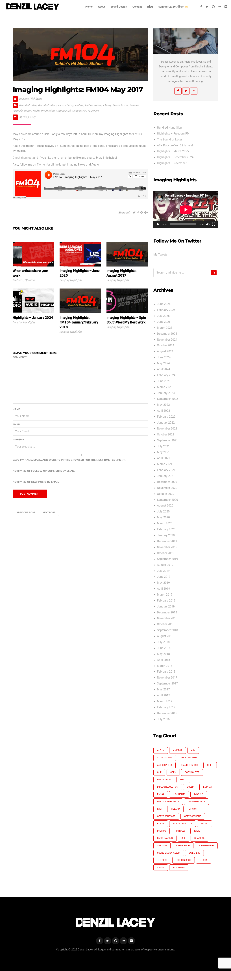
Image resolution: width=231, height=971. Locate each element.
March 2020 (164, 523)
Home (89, 6)
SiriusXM (162, 845)
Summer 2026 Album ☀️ (173, 6)
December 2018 (167, 612)
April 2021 (163, 458)
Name (16, 409)
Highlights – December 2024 (175, 157)
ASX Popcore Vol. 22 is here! (175, 145)
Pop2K (160, 823)
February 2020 (166, 529)
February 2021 (166, 470)
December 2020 (167, 482)
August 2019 (165, 565)
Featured (18, 280)
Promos (134, 105)
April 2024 (163, 369)
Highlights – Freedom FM (173, 133)
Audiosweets (164, 765)
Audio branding (189, 757)
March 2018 (164, 666)
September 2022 (167, 398)
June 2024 (164, 357)
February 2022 (166, 416)
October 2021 (165, 434)
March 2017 (164, 701)
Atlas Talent (164, 757)
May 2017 (163, 689)
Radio (27, 111)
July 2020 (163, 511)
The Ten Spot (183, 860)
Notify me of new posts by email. (36, 481)
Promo (204, 823)
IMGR (159, 809)
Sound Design (118, 6)
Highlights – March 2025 (173, 151)
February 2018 (166, 671)
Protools (18, 111)
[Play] (158, 224)
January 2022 (166, 422)
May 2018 (163, 654)
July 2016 (163, 719)
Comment (20, 357)
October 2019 (165, 553)
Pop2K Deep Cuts (182, 823)
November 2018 (167, 618)
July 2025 (163, 316)
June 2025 (164, 321)
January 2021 (166, 476)
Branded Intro (28, 105)
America (177, 750)
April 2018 (163, 660)
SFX (184, 838)
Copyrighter (192, 772)
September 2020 (167, 499)
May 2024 (163, 363)
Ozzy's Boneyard (166, 816)
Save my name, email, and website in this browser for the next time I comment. (69, 459)
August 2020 (165, 505)
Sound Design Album (168, 853)
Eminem (207, 787)
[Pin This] (141, 212)
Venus (160, 867)
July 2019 (163, 571)
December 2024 (167, 333)
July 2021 (163, 446)
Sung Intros (79, 111)
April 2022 (163, 410)
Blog (150, 6)
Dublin (79, 105)
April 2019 (163, 588)
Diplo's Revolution (167, 787)
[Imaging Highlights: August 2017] (127, 254)
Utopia (203, 860)
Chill (210, 765)
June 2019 (164, 576)
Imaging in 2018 (196, 801)
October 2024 (165, 345)
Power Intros (120, 105)
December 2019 (167, 541)
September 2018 (167, 630)
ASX (193, 750)
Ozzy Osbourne (192, 816)
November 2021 (167, 428)
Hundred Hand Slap (169, 127)
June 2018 (164, 648)
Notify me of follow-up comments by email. (44, 470)
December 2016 (167, 713)
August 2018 (165, 636)
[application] (185, 209)
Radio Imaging (165, 838)
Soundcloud (63, 111)
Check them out (22, 157)
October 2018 (165, 624)
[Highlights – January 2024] (33, 300)
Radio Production (44, 111)
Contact (137, 6)
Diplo (183, 779)
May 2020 (163, 517)
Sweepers (93, 111)
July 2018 (163, 642)
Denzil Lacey (66, 105)
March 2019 (164, 594)
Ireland (175, 809)
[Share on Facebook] (138, 212)
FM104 (107, 105)
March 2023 (164, 387)
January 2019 (166, 606)
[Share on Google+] (146, 212)
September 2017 (167, 683)
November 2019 (167, 547)
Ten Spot (162, 860)
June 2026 (164, 304)
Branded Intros (47, 105)
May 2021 (163, 452)
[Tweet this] (134, 212)
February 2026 (166, 310)
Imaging (198, 794)
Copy (173, 772)
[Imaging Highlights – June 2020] (80, 254)
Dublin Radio (93, 105)
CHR (159, 772)
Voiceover (179, 867)
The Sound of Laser (169, 139)
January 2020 (166, 535)
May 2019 (163, 582)
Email (16, 424)
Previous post (25, 512)
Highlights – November (171, 163)
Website (18, 439)
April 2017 (163, 695)
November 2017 (167, 677)
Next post (48, 512)
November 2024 (167, 339)
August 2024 (165, 351)
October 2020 (165, 494)
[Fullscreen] (213, 224)
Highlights (179, 794)
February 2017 (166, 707)
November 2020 (167, 488)
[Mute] (208, 224)
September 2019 (167, 559)
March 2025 (164, 327)
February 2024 (166, 375)
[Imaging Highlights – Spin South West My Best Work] (127, 300)
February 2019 (166, 600)
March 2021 (164, 464)
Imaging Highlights (30, 98)
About (101, 6)
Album (160, 750)
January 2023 (166, 393)
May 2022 (163, 404)
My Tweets (160, 254)
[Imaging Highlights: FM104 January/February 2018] (80, 300)
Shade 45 (199, 838)
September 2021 (167, 440)
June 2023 (164, 381)
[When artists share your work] (33, 254)
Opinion (30, 280)
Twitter (41, 164)
